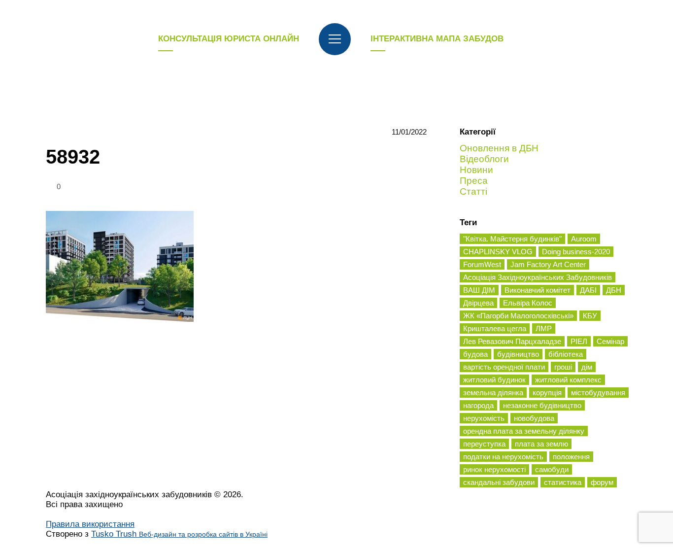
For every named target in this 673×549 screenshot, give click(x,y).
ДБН (613, 290)
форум (602, 482)
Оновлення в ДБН (499, 148)
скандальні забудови (499, 482)
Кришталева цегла (494, 328)
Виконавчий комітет (538, 290)
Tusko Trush (179, 534)
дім (586, 367)
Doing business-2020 (576, 251)
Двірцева (478, 303)
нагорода (478, 405)
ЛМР (544, 328)
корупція (547, 392)
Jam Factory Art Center (548, 264)
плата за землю (541, 444)
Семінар (610, 341)
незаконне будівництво (542, 405)
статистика (562, 482)
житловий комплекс (568, 380)
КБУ (590, 315)
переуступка (484, 444)
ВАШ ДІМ (479, 290)
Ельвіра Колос (527, 303)
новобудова (534, 418)
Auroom (584, 239)
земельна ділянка (493, 392)
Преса (474, 180)
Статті (473, 191)
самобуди (552, 469)
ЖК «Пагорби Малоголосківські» (518, 315)
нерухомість (484, 418)
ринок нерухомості (494, 469)
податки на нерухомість (503, 456)
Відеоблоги (484, 159)
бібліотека (565, 354)
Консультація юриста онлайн (228, 38)
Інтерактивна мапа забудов (437, 38)
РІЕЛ (579, 341)
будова (475, 354)
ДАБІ (588, 290)
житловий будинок (494, 380)
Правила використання (90, 524)
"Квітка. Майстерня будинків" (512, 239)
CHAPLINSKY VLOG (498, 251)
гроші (563, 367)
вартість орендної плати (504, 367)
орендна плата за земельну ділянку (523, 431)
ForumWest (482, 264)
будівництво (518, 354)
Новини (476, 170)
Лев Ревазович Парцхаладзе (512, 341)
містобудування (598, 392)
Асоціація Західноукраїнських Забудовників (537, 277)
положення (571, 456)
